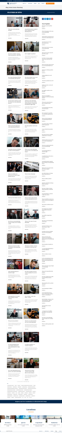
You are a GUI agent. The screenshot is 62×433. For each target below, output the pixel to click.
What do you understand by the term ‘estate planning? (30, 321)
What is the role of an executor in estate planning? (47, 48)
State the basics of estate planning (46, 306)
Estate (34, 385)
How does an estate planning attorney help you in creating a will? (14, 222)
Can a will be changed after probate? (47, 216)
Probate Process (28, 395)
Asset (15, 385)
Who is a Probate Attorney (46, 254)
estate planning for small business (12, 391)
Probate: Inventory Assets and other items (47, 86)
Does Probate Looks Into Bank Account (30, 297)
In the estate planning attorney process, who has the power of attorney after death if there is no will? (47, 260)
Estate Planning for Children (47, 288)
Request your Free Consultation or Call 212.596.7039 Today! (31, 401)
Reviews (35, 3)
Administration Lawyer (11, 385)
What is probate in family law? (47, 244)
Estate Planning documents (23, 388)
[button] (43, 19)
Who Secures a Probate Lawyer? (47, 204)
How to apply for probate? (30, 53)
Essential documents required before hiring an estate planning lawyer (31, 30)
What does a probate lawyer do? (47, 80)
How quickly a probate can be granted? (47, 91)
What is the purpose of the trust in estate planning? (47, 32)
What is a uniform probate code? (48, 324)
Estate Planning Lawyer (21, 391)
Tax (22, 397)
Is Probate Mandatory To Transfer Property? (30, 345)
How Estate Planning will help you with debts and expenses (14, 78)
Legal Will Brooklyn (9, 431)
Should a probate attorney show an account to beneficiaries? (47, 140)
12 (28, 381)
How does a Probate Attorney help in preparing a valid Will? (14, 54)
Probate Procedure (21, 395)
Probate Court (15, 394)
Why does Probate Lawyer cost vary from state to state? (31, 78)
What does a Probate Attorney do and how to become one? (31, 246)
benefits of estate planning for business (26, 385)
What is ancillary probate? (46, 178)
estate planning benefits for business (13, 388)
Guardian (34, 391)
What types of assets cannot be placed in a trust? (47, 53)
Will (27, 397)
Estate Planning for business (32, 388)
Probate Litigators (10, 395)
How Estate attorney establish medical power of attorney (47, 135)
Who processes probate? (13, 321)
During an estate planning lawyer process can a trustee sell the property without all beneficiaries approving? (31, 102)
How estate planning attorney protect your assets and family (14, 371)
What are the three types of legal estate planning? (48, 266)
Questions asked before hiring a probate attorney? (47, 183)
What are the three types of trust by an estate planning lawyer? (48, 65)
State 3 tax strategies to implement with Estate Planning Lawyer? (48, 96)
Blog (39, 3)
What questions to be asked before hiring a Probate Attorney (14, 297)
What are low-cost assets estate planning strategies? (47, 168)
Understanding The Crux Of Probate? (47, 76)
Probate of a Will (16, 395)
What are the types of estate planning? (30, 222)
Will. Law (30, 397)
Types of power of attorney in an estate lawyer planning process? (48, 37)
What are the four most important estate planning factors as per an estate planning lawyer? (48, 238)
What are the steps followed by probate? (47, 272)
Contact (42, 3)
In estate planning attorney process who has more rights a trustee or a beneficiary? (47, 293)
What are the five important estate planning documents (14, 126)
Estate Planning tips (28, 391)
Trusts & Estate (13, 3)
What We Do (30, 3)
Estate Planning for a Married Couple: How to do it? (47, 194)
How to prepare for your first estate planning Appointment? (47, 114)
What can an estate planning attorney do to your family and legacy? (31, 150)
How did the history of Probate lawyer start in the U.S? (47, 174)
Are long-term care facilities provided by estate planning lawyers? (47, 312)
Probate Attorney (10, 394)
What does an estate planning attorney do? (47, 221)
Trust (25, 397)
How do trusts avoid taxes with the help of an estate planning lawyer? (14, 102)
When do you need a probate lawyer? (47, 26)
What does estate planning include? (13, 30)
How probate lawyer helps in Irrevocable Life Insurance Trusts (47, 210)
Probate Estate (21, 394)
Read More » (10, 38)
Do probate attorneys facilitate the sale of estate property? (14, 150)
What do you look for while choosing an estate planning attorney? (14, 247)
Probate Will (33, 395)
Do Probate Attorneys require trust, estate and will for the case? (47, 59)
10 (26, 381)
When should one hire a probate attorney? (47, 284)
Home (46, 12)
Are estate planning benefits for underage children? (47, 249)
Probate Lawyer (30, 394)
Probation (9, 397)
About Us (24, 3)
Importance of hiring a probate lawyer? (47, 70)
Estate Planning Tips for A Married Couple (13, 272)
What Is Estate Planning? (30, 174)
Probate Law (25, 394)
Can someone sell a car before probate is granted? (47, 124)
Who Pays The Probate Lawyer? (14, 197)
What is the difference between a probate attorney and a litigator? (48, 200)
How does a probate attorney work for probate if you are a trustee (31, 273)
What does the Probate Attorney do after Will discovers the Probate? (29, 372)
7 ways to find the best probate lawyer (47, 130)
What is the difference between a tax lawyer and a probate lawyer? (14, 175)
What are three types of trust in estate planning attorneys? (31, 198)
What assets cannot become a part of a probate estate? (47, 103)
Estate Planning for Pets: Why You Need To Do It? (47, 108)
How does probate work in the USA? (31, 126)
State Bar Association (18, 397)
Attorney (19, 385)
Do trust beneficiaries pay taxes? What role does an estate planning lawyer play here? (14, 346)
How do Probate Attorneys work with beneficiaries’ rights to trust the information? (47, 300)
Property (13, 397)
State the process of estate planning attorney (46, 42)
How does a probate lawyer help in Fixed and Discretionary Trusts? (47, 277)
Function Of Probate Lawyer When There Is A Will (47, 227)
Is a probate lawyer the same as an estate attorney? (47, 157)
